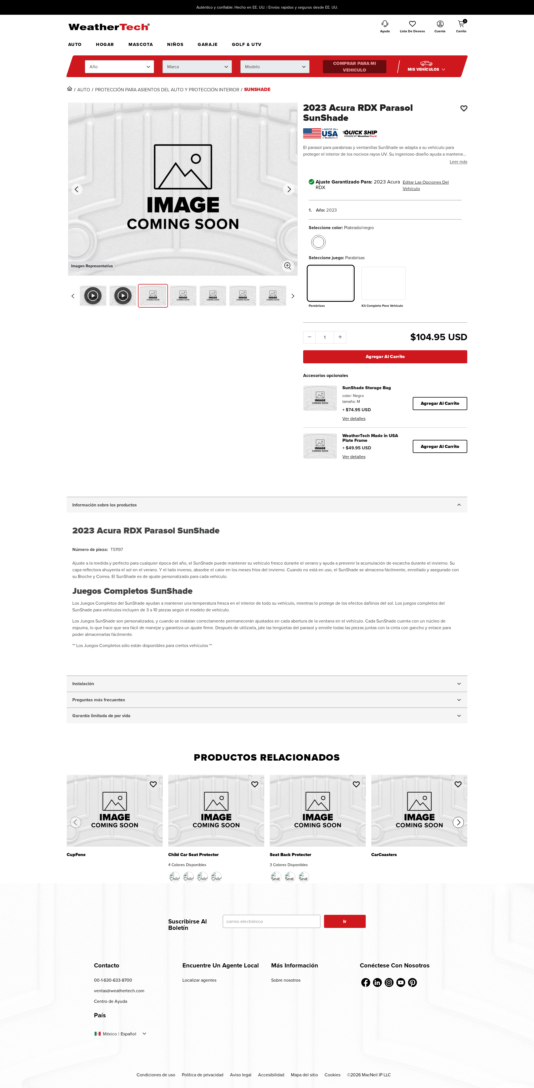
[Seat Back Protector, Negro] (276, 877)
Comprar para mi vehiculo (354, 66)
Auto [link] (83, 89)
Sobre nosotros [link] (285, 980)
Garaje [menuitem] (208, 44)
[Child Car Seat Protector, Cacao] (188, 877)
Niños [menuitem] (175, 44)
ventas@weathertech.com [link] (119, 990)
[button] (412, 27)
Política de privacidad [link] (202, 1075)
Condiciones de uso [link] (156, 1075)
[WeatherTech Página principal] (109, 26)
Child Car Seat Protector (193, 855)
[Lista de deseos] (464, 108)
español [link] (128, 1033)
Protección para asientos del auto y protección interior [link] (167, 89)
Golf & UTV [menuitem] (247, 44)
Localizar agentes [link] (199, 980)
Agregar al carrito (385, 356)
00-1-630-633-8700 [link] (113, 980)
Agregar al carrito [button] (440, 403)
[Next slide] (293, 296)
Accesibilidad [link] (271, 1075)
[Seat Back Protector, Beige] (290, 877)
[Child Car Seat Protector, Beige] (202, 877)
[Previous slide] (73, 296)
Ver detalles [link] (353, 418)
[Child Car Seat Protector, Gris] (216, 877)
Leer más (458, 161)
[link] (69, 88)
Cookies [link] (332, 1075)
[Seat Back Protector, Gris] (304, 877)
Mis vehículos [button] (424, 69)
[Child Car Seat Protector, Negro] (174, 877)
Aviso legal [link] (240, 1075)
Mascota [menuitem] (140, 44)
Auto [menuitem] (75, 44)
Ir (344, 921)
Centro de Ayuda (110, 1001)
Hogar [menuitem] (105, 44)
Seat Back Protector (290, 855)
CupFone (76, 855)
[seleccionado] (318, 242)
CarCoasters (384, 855)
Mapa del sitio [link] (304, 1075)
